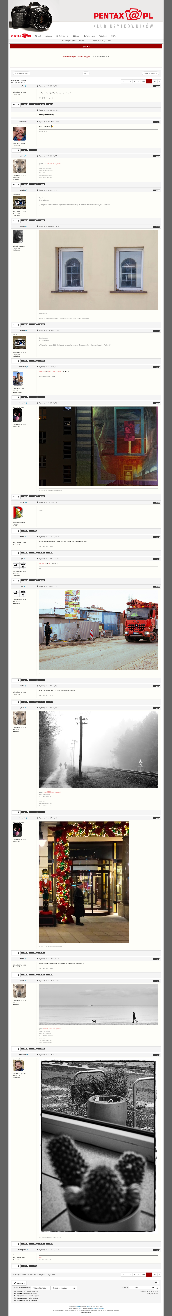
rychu (22, 86)
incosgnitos (22, 1249)
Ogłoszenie (86, 46)
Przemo (89, 1307)
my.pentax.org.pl (86, 1312)
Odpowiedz (20, 1283)
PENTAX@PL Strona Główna (73, 40)
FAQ (39, 35)
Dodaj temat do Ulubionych (149, 1291)
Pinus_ (22, 502)
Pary (103, 40)
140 (154, 81)
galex (22, 156)
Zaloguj (104, 35)
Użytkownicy (63, 35)
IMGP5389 (42, 371)
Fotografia (96, 40)
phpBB (78, 1307)
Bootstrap (93, 1308)
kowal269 (22, 366)
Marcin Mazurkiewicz (55, 371)
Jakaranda (22, 121)
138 (143, 81)
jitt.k (50, 563)
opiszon (80, 1308)
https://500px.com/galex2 (52, 163)
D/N (114, 35)
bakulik (22, 190)
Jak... (88, 40)
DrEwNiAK (22, 1054)
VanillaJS (101, 1308)
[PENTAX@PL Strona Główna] (86, 16)
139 (149, 81)
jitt (22, 558)
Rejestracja (90, 35)
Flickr (40, 1257)
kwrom (22, 226)
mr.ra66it (22, 403)
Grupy (77, 35)
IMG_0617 (42, 563)
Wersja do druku (152, 1293)
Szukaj (49, 35)
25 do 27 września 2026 (100, 56)
